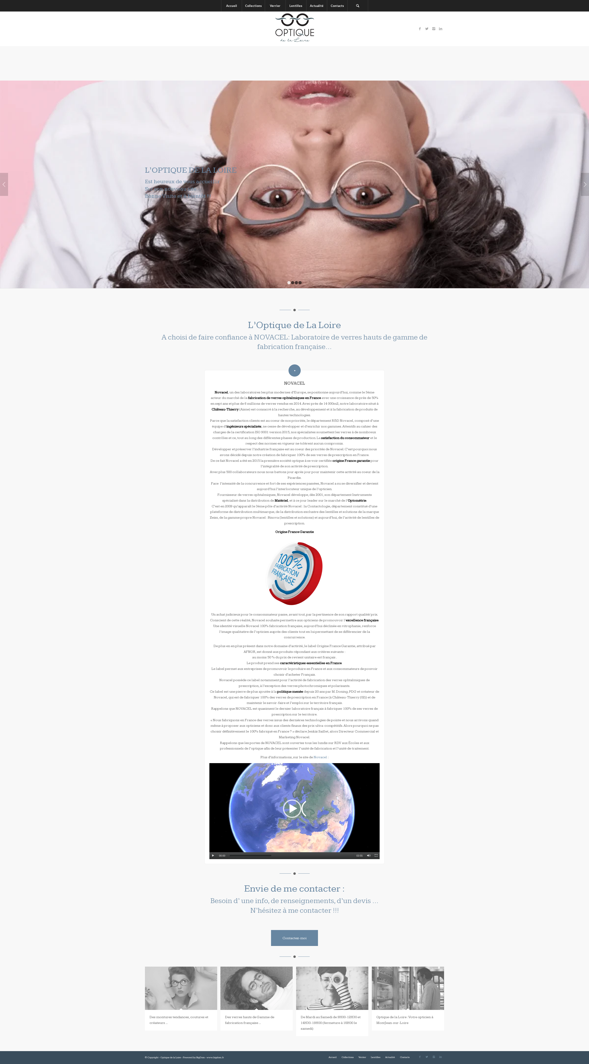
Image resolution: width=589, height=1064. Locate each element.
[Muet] (368, 856)
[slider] (250, 856)
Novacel (320, 757)
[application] (294, 811)
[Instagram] (433, 28)
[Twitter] (426, 28)
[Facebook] (419, 28)
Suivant (585, 184)
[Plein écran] (376, 856)
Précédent (4, 184)
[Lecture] (213, 856)
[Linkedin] (440, 28)
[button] (294, 811)
